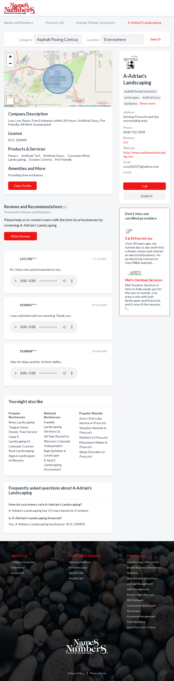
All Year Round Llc (56, 436)
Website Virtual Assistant (142, 578)
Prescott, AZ (55, 22)
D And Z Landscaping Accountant (53, 464)
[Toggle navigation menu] (168, 7)
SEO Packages (135, 600)
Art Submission (78, 567)
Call (144, 186)
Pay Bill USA (76, 573)
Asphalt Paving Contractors (96, 22)
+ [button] (10, 57)
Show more (147, 103)
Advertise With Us (80, 562)
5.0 (125, 142)
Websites (132, 573)
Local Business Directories (143, 562)
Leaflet (72, 105)
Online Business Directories (144, 567)
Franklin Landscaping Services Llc (53, 426)
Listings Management (140, 583)
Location (93, 40)
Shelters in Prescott (93, 437)
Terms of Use (98, 673)
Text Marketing (136, 622)
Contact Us (17, 573)
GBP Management (138, 589)
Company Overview (23, 562)
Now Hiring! (18, 567)
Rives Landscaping (22, 422)
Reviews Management (140, 594)
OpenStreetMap (88, 105)
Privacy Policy (76, 673)
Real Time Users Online (141, 627)
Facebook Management (141, 616)
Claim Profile (22, 186)
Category (25, 40)
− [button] (10, 63)
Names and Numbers (18, 22)
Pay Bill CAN (76, 578)
